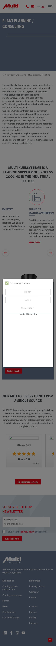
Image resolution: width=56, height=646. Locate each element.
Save (28, 300)
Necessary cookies (20, 283)
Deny (28, 292)
